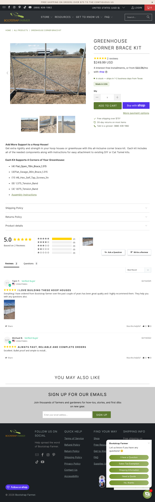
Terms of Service (74, 438)
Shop (97, 438)
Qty (95, 91)
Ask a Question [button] (115, 252)
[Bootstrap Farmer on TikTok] (24, 7)
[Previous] (7, 73)
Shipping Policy (73, 457)
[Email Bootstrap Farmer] (3, 7)
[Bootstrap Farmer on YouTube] (29, 7)
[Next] (88, 73)
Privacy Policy (72, 463)
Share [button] (10, 326)
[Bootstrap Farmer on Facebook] (9, 7)
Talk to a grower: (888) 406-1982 (113, 126)
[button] (47, 17)
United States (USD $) (106, 7)
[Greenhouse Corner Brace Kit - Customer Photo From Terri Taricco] (88, 241)
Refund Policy (72, 444)
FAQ (96, 457)
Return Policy (71, 451)
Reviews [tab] (9, 263)
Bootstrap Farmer (25, 494)
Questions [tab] (29, 263)
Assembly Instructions (24, 194)
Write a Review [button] (141, 252)
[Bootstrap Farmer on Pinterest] (19, 7)
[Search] (148, 17)
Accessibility (71, 476)
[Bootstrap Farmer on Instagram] (14, 7)
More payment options (136, 113)
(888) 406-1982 (43, 7)
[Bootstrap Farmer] (17, 17)
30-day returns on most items (111, 122)
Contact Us (70, 469)
